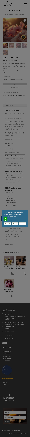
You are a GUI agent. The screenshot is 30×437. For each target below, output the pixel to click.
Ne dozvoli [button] (7, 223)
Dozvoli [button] (22, 223)
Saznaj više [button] (13, 216)
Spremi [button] (15, 223)
